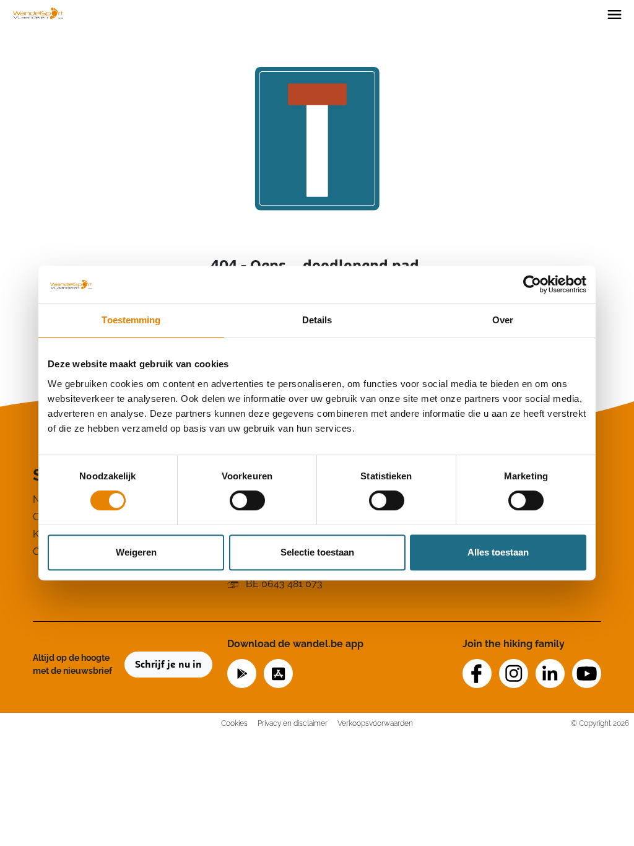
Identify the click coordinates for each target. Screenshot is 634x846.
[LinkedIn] (550, 673)
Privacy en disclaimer (293, 723)
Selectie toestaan (317, 552)
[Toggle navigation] (614, 14)
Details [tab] (317, 320)
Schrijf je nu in (168, 664)
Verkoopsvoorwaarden (375, 723)
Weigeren (136, 552)
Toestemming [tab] (131, 320)
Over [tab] (502, 320)
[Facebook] (477, 673)
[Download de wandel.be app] (241, 672)
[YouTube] (586, 673)
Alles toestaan (498, 552)
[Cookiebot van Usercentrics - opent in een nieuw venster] (532, 284)
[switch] (247, 500)
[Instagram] (513, 673)
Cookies (234, 723)
